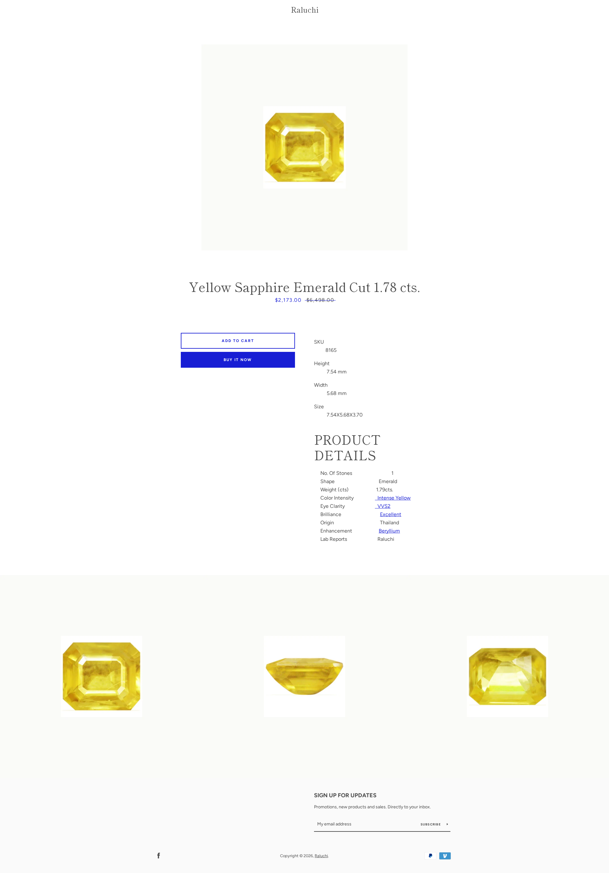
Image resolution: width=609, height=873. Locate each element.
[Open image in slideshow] (304, 147)
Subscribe (431, 824)
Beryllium (389, 531)
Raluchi (304, 9)
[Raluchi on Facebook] (158, 855)
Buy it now (238, 360)
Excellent (390, 514)
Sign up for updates (345, 795)
